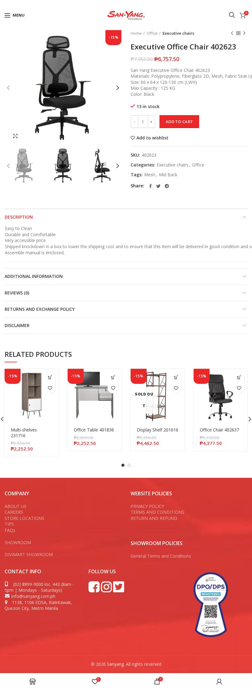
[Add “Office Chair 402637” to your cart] (239, 377)
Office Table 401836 (94, 430)
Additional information (34, 276)
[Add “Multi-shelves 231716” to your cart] (50, 377)
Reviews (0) (17, 293)
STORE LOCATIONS (24, 518)
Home (136, 33)
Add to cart (179, 121)
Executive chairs (178, 33)
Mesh (149, 174)
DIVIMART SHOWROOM (29, 554)
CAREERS (14, 512)
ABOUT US (15, 506)
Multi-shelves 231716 (24, 432)
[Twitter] (235, 4)
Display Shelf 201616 (157, 430)
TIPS (9, 524)
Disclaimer (17, 325)
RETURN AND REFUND (154, 518)
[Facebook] (227, 4)
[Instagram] (243, 4)
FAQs (10, 530)
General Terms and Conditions (161, 556)
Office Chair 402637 (219, 430)
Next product (244, 33)
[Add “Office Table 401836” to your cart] (113, 377)
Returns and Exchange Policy (40, 309)
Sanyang (115, 664)
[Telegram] (167, 186)
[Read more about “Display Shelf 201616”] (176, 377)
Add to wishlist (152, 138)
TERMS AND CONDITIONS (157, 512)
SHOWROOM (18, 542)
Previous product (232, 33)
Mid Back (168, 174)
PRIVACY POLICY (147, 506)
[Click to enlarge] (15, 136)
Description (19, 217)
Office (152, 33)
